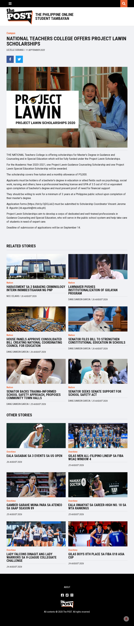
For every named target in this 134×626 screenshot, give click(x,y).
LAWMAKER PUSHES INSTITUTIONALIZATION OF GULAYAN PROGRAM (92, 290)
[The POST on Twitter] (67, 595)
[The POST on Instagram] (71, 595)
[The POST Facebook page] (62, 595)
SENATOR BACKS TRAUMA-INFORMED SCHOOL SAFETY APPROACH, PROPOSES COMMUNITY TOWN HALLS (34, 395)
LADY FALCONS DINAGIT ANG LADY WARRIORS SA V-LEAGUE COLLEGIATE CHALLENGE (32, 557)
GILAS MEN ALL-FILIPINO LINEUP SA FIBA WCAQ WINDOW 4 (95, 457)
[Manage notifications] (126, 618)
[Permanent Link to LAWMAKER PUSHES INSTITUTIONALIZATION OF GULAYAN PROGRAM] (97, 266)
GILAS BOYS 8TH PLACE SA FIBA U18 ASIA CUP (96, 555)
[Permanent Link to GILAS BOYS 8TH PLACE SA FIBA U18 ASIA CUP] (97, 533)
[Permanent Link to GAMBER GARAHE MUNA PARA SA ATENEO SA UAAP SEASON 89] (36, 484)
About (67, 587)
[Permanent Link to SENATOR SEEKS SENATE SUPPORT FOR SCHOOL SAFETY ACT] (97, 371)
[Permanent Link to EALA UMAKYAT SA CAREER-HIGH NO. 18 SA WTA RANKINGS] (97, 484)
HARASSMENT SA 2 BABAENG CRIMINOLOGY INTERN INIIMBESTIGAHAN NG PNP (36, 288)
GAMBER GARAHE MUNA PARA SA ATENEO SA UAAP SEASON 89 (34, 506)
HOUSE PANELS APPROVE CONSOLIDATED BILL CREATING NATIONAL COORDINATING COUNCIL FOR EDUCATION (34, 342)
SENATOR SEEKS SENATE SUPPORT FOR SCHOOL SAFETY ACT (94, 393)
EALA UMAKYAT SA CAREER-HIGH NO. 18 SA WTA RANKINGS (97, 506)
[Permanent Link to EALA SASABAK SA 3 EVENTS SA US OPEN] (36, 435)
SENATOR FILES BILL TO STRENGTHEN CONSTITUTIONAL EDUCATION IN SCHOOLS (96, 341)
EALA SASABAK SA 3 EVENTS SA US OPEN (34, 455)
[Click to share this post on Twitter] (19, 59)
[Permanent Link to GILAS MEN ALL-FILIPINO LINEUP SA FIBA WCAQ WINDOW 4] (97, 435)
